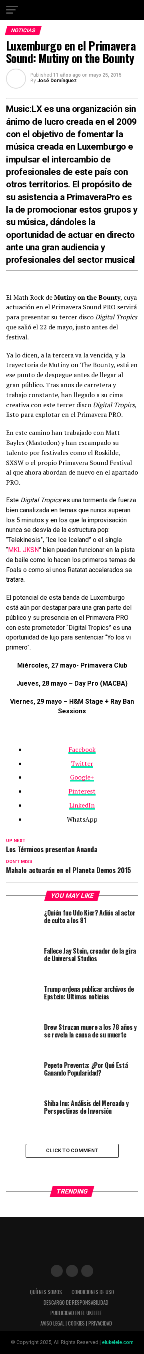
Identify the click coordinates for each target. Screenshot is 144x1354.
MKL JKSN (23, 550)
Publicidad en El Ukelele (76, 1313)
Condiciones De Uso (93, 1292)
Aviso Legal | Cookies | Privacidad (76, 1323)
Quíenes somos (46, 1292)
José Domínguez (57, 80)
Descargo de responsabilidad (76, 1302)
